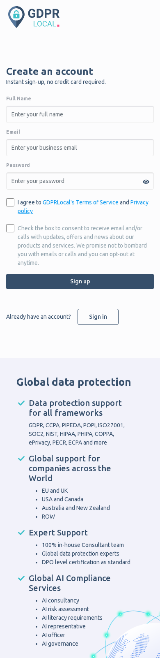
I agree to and (83, 206)
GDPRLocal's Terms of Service (81, 202)
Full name (18, 98)
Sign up (80, 281)
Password (18, 165)
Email (13, 131)
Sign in (98, 316)
